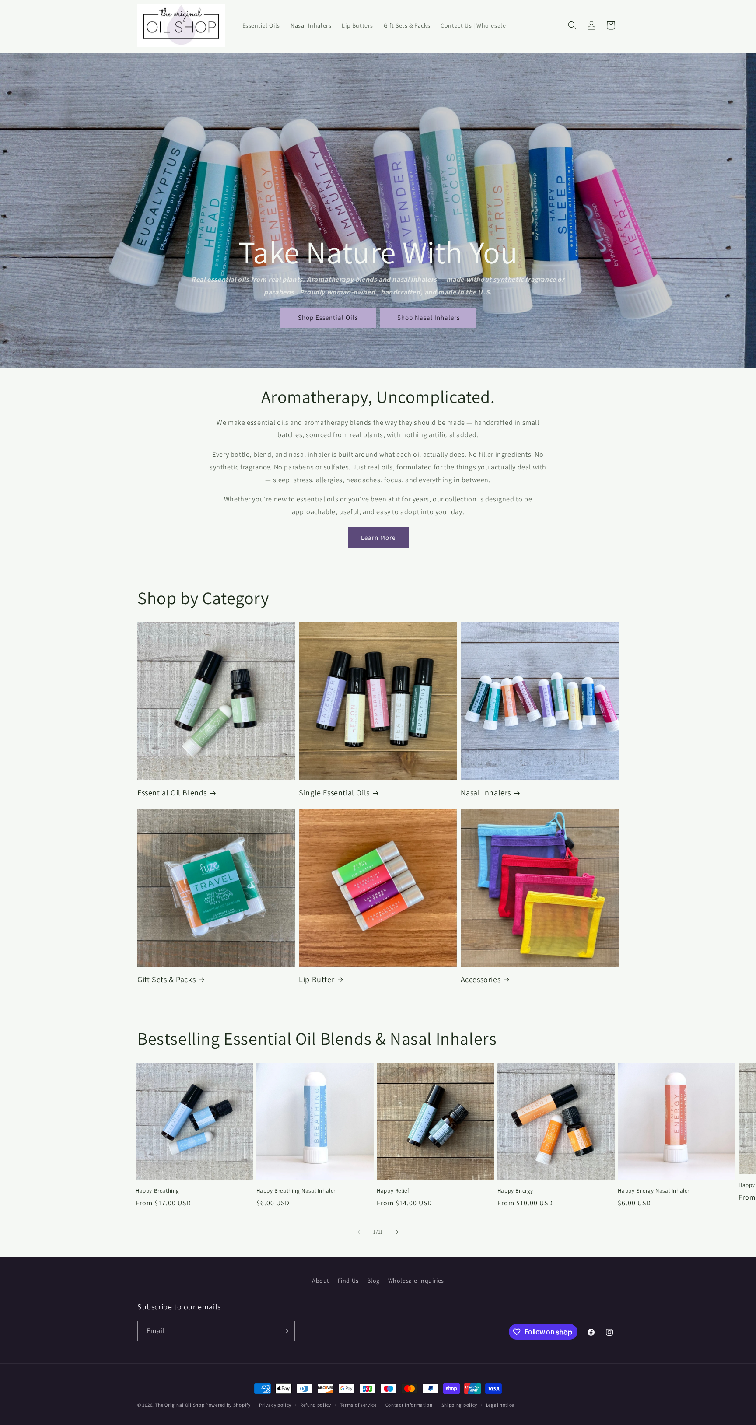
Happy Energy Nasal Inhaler (654, 1190)
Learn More (378, 537)
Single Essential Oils (334, 793)
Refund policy (315, 1405)
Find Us (348, 1281)
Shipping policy (459, 1405)
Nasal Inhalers (486, 793)
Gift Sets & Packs (166, 979)
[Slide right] (397, 1232)
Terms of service (358, 1405)
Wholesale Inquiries (416, 1281)
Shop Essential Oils (328, 317)
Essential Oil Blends (172, 793)
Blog (373, 1281)
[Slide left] (358, 1232)
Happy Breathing (157, 1190)
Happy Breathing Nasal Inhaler (296, 1190)
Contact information (409, 1405)
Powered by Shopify (228, 1405)
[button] (572, 25)
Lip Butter (316, 979)
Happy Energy (515, 1190)
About (320, 1281)
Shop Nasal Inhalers (428, 317)
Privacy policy (275, 1405)
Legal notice (500, 1405)
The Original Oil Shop (180, 1405)
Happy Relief (393, 1190)
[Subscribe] (284, 1331)
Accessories (481, 979)
